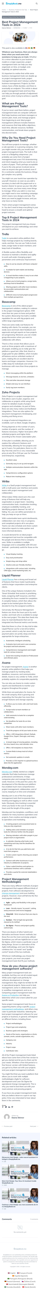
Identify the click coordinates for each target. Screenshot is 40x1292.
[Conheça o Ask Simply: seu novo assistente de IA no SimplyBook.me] (20, 1199)
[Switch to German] (34, 48)
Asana (25, 667)
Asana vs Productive (10, 995)
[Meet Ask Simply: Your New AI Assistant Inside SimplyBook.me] (20, 1175)
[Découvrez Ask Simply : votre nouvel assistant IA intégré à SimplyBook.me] (20, 1151)
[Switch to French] (26, 48)
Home (4, 10)
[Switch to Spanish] (29, 48)
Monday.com (7, 772)
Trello (4, 238)
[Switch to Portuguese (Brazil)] (32, 48)
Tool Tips (21, 17)
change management (11, 893)
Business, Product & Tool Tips (18, 10)
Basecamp (6, 306)
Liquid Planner (8, 579)
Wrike (4, 485)
